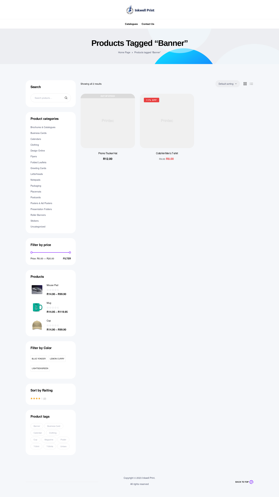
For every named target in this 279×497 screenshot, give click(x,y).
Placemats (36, 191)
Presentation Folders (41, 209)
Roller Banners (38, 214)
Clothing (35, 144)
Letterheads (37, 174)
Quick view (127, 110)
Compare (127, 118)
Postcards (36, 197)
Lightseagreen (40, 368)
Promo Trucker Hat (107, 153)
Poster (63, 439)
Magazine (49, 439)
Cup (35, 439)
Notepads (35, 179)
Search (66, 98)
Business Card (53, 426)
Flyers (34, 156)
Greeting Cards (38, 168)
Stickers (35, 220)
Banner (37, 426)
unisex (63, 446)
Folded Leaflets (38, 162)
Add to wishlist (127, 102)
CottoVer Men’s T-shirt (167, 153)
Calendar (38, 432)
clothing (53, 432)
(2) (38, 398)
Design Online (38, 150)
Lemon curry (57, 358)
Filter (67, 258)
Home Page (124, 52)
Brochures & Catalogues (43, 127)
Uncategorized (38, 226)
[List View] (251, 84)
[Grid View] (245, 84)
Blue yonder (39, 358)
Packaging (36, 185)
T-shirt (36, 446)
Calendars (36, 139)
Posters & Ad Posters (41, 203)
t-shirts (49, 446)
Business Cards (38, 133)
